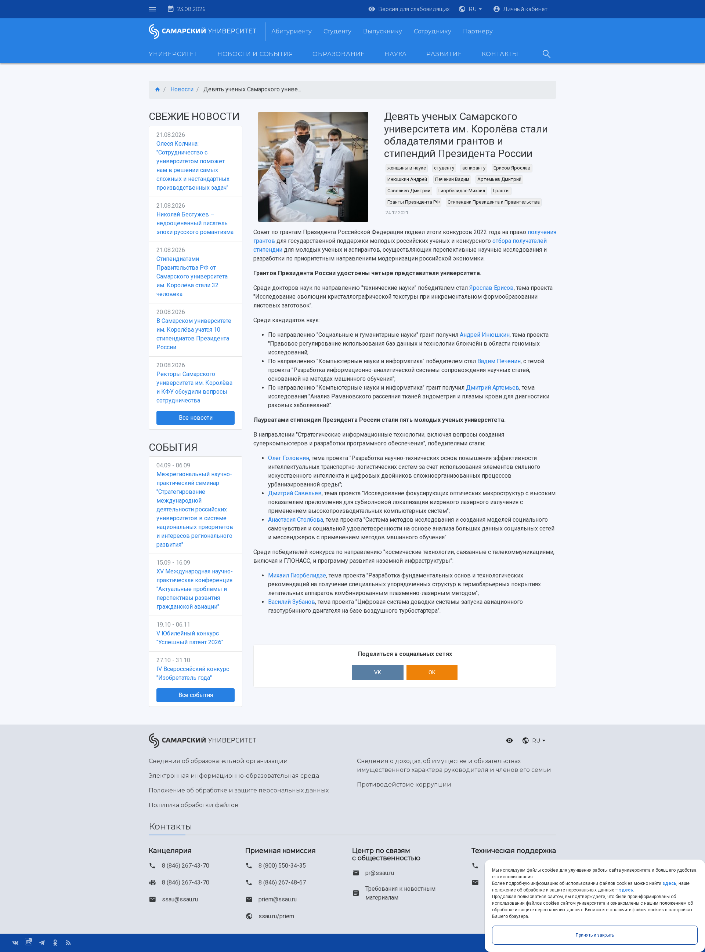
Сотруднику (432, 31)
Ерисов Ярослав (512, 168)
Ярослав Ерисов (491, 287)
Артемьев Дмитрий (499, 179)
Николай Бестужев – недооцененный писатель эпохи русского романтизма (195, 223)
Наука (395, 54)
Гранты (501, 190)
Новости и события (255, 54)
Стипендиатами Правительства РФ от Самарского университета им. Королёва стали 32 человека (192, 276)
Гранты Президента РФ (413, 202)
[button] (471, 9)
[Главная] (157, 89)
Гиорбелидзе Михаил (461, 190)
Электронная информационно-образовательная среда (234, 775)
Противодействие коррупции (404, 784)
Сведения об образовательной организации (218, 761)
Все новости (196, 417)
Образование (338, 54)
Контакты (500, 54)
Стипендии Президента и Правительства (494, 202)
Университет (173, 54)
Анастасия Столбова (295, 519)
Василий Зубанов (291, 601)
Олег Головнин (288, 458)
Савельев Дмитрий (408, 190)
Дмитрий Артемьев (492, 387)
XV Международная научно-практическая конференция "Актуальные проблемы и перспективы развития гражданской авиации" (194, 589)
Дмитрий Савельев (295, 493)
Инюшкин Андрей (407, 179)
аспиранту (473, 168)
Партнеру (478, 31)
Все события (195, 695)
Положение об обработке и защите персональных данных (239, 790)
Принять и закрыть (595, 935)
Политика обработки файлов (193, 805)
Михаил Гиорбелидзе (297, 575)
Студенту (337, 31)
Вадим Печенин (499, 361)
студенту (444, 168)
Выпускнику (382, 31)
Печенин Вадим (452, 179)
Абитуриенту (291, 31)
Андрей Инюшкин (485, 334)
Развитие (444, 54)
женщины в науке (406, 168)
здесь (669, 883)
